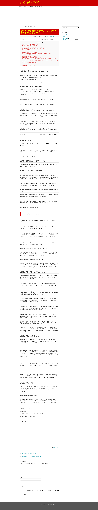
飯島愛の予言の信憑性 (27, 63)
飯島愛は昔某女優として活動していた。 (30, 45)
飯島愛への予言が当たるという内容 (29, 52)
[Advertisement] (49, 16)
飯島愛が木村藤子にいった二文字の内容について (32, 54)
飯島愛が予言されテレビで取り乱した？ (30, 56)
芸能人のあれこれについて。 (52, 36)
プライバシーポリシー (38, 6)
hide (41, 42)
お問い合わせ (25, 6)
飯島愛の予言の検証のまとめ (28, 65)
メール (22, 481)
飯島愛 (57, 447)
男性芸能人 (65, 38)
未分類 (64, 36)
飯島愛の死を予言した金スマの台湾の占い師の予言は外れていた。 (35, 48)
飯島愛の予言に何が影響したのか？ (29, 62)
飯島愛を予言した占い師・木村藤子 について (30, 44)
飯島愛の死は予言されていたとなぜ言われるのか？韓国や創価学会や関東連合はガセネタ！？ (39, 58)
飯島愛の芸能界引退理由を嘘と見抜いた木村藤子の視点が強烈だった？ (36, 53)
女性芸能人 (65, 34)
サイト (21, 486)
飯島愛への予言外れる (27, 49)
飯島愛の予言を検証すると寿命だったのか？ (31, 57)
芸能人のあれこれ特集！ (29, 2)
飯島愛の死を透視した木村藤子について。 (31, 50)
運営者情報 (31, 6)
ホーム (20, 6)
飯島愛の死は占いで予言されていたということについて (33, 47)
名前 (21, 477)
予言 (54, 447)
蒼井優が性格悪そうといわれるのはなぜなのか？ (32, 456)
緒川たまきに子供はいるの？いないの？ (30, 453)
